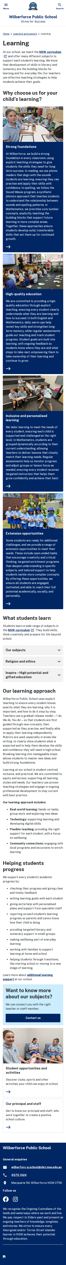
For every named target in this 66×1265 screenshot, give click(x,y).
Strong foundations (21, 147)
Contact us (33, 1018)
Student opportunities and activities (26, 1070)
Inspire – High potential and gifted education (34, 675)
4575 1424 (19, 1175)
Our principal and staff (23, 1104)
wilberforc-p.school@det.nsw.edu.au (36, 1167)
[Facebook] (6, 1201)
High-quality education (24, 294)
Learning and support (25, 33)
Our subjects (34, 650)
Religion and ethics (34, 661)
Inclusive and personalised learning (26, 418)
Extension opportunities (24, 533)
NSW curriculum (21, 630)
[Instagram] (16, 1201)
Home (6, 33)
